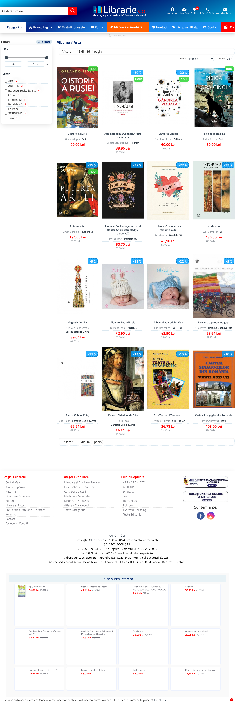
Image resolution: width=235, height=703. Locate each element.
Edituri (6, 74)
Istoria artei (213, 226)
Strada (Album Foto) (77, 415)
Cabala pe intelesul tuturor (93, 670)
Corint (222, 139)
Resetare (45, 42)
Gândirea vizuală (168, 134)
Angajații (189, 586)
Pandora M (87, 232)
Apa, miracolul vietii (38, 586)
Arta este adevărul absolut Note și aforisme (123, 135)
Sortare (183, 58)
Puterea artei (77, 226)
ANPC (112, 535)
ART (222, 232)
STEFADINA (178, 420)
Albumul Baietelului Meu (168, 322)
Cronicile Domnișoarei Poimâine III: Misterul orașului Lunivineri (97, 632)
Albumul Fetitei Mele (123, 322)
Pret (5, 48)
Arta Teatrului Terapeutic (168, 415)
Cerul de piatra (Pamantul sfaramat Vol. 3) (45, 632)
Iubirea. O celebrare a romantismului (168, 228)
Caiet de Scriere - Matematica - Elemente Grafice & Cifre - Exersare (149, 588)
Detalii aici (160, 700)
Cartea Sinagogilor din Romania (213, 415)
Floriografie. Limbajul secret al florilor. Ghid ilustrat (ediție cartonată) (123, 230)
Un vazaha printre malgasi (213, 322)
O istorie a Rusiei (78, 134)
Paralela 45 (130, 239)
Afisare (221, 58)
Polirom (86, 139)
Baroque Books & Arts (78, 332)
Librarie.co (97, 540)
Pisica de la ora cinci (214, 134)
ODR (123, 535)
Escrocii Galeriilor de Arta (123, 415)
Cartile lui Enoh (140, 670)
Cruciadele (138, 631)
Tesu (223, 420)
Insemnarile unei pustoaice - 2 (43, 670)
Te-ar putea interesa (117, 579)
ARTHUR (132, 328)
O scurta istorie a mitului (196, 631)
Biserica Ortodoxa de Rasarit (94, 586)
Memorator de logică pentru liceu (200, 670)
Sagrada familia (77, 322)
